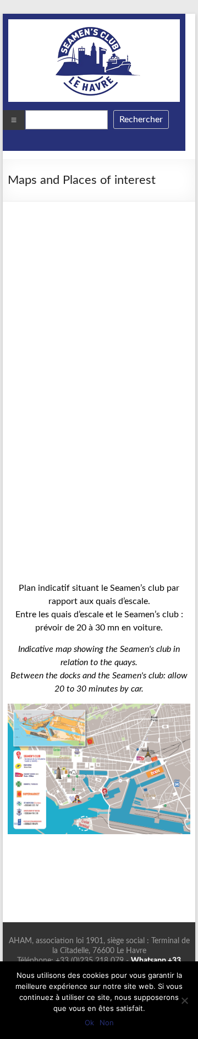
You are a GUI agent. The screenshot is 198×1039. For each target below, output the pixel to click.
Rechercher (141, 119)
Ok (89, 1022)
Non (107, 1022)
